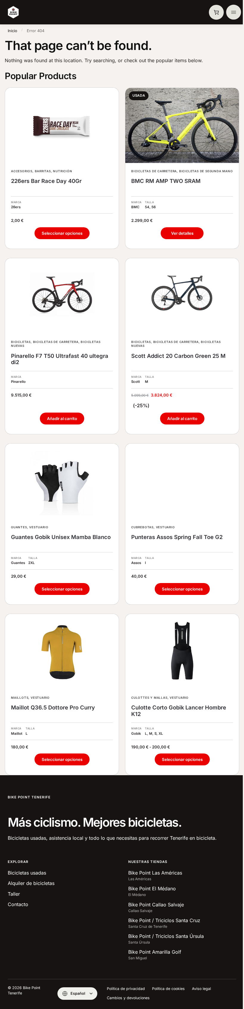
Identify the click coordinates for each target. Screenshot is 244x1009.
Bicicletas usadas (27, 873)
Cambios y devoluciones (128, 998)
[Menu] (233, 12)
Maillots (19, 697)
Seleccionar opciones (62, 233)
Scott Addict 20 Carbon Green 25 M (178, 356)
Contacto (18, 904)
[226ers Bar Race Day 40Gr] (62, 126)
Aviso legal (201, 988)
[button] (216, 12)
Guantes (19, 527)
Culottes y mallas (149, 697)
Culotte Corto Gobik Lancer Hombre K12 (178, 710)
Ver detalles (182, 233)
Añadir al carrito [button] (62, 418)
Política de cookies (168, 988)
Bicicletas (21, 342)
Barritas (43, 171)
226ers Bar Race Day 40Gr (46, 181)
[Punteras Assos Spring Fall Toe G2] (182, 481)
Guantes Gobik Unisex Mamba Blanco (61, 537)
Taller (14, 894)
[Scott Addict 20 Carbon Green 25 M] (182, 296)
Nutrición (62, 171)
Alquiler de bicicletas (31, 883)
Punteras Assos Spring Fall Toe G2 (177, 537)
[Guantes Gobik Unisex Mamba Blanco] (62, 481)
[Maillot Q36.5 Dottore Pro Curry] (62, 652)
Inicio (12, 30)
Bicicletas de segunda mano (206, 171)
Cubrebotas (142, 527)
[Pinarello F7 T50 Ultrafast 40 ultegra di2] (62, 296)
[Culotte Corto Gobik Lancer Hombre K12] (182, 652)
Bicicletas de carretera (154, 171)
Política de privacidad (126, 988)
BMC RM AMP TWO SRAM (166, 181)
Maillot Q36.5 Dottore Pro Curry (53, 707)
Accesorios (21, 171)
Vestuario (38, 527)
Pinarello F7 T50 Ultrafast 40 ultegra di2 (59, 359)
